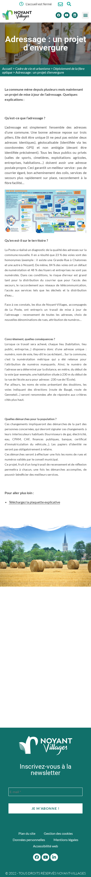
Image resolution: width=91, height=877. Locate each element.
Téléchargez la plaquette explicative (34, 502)
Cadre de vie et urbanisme (32, 68)
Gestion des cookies (58, 833)
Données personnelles (29, 840)
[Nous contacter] (60, 4)
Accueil (7, 68)
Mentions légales (66, 840)
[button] (85, 15)
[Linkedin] (75, 15)
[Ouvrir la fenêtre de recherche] (69, 4)
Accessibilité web (45, 846)
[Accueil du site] (45, 745)
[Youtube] (67, 15)
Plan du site (26, 833)
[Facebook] (59, 15)
